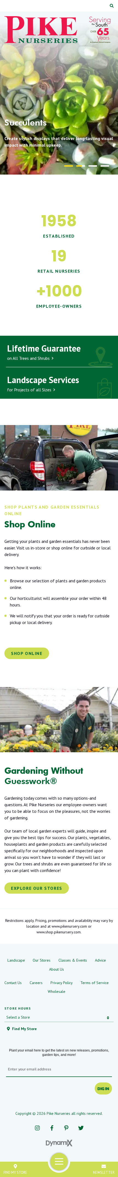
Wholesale (56, 991)
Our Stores (41, 960)
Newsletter (103, 1172)
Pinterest (66, 1128)
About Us (56, 969)
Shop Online (27, 653)
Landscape (16, 960)
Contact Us (13, 982)
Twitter (81, 1128)
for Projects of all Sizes (43, 383)
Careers (36, 982)
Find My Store (15, 1172)
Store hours (17, 1008)
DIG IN (103, 1088)
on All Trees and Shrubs (44, 352)
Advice (100, 960)
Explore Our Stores (36, 888)
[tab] (68, 165)
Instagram (37, 1128)
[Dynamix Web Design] (59, 1143)
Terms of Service (94, 982)
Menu (59, 1161)
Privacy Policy (61, 982)
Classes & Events (72, 960)
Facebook (52, 1128)
